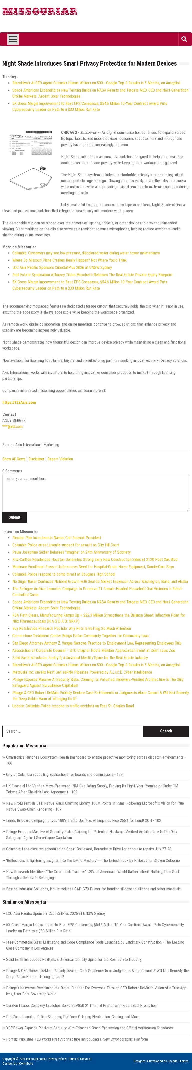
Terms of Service (79, 1059)
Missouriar (40, 13)
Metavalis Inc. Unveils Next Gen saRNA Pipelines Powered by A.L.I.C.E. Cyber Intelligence (82, 672)
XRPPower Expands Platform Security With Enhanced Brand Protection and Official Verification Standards (89, 1028)
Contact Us (9, 1063)
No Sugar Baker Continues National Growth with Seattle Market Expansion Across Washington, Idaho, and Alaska (100, 581)
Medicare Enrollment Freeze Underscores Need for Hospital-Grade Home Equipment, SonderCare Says (93, 566)
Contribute (26, 1063)
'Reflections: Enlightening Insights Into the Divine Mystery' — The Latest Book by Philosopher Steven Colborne (93, 860)
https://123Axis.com (19, 402)
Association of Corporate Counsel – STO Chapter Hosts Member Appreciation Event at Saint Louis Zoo (93, 650)
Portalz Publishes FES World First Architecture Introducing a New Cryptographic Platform (77, 1039)
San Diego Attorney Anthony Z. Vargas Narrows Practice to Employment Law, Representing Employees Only (97, 643)
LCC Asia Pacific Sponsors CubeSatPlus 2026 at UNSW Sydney (62, 267)
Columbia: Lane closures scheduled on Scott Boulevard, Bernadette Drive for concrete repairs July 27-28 (89, 849)
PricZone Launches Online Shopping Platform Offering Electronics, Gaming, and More (73, 1016)
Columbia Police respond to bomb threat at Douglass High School (63, 574)
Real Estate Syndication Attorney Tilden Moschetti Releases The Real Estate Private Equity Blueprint (92, 274)
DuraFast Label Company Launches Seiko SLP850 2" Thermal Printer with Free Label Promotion (81, 1005)
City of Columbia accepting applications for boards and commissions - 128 (64, 774)
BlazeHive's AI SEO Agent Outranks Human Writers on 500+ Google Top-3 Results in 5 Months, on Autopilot (96, 83)
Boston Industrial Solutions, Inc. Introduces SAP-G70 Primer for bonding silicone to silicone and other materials (93, 889)
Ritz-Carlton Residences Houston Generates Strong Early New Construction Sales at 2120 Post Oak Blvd (95, 559)
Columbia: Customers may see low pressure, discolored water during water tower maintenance (86, 253)
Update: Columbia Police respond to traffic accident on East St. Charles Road (73, 706)
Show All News (14, 459)
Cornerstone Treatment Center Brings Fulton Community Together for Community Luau (80, 635)
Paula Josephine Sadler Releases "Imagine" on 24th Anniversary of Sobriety (71, 552)
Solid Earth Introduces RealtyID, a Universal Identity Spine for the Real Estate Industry (80, 657)
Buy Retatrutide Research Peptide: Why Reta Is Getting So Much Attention (71, 628)
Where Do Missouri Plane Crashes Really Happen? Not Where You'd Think (69, 260)
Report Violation (60, 459)
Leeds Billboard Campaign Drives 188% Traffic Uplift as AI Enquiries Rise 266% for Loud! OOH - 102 (83, 820)
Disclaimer (36, 459)
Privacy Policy (57, 1059)
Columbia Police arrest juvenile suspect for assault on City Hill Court (66, 545)
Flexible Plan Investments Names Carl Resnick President (56, 537)
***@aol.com (12, 426)
